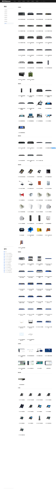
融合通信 (5, 21)
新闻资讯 (33, 1)
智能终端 (5, 15)
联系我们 (37, 1)
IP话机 (5, 23)
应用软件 (5, 19)
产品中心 (15, 1)
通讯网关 (5, 13)
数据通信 (5, 17)
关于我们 (28, 1)
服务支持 (24, 1)
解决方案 (19, 1)
